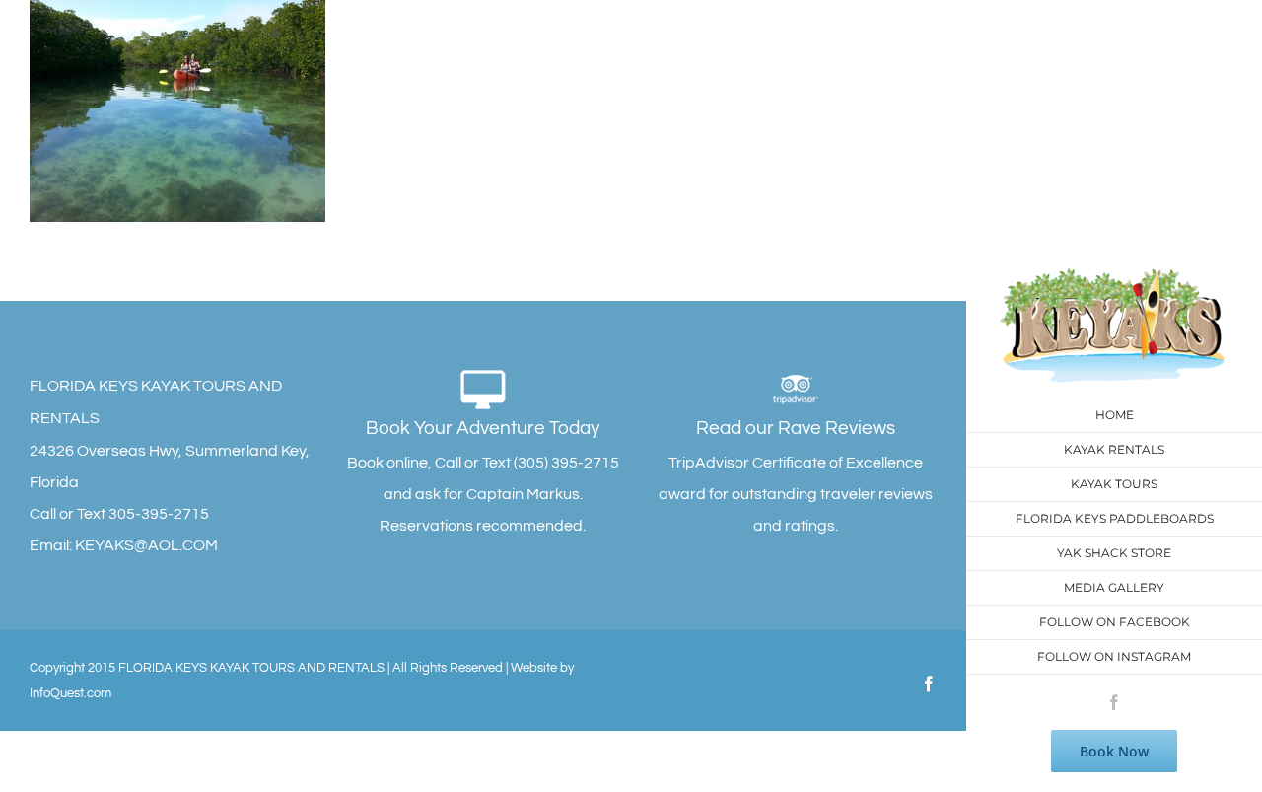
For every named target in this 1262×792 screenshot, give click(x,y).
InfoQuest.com (70, 693)
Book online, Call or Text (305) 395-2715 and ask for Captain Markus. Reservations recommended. (483, 476)
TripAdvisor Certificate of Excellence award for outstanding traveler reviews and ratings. (796, 476)
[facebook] (1114, 702)
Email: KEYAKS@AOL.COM (124, 545)
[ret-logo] (1114, 276)
